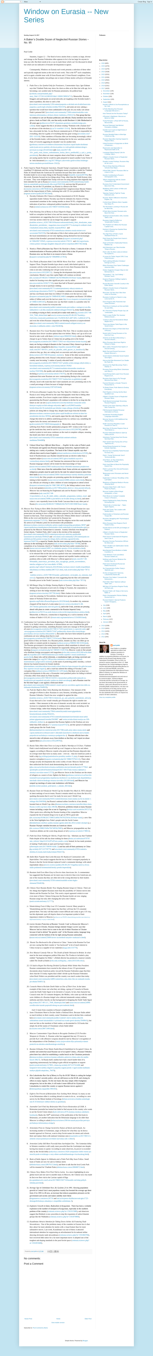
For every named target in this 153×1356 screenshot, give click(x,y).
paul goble (116, 645)
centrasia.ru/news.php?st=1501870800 (64, 1217)
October (106, 96)
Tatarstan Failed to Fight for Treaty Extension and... (114, 194)
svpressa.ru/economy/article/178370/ (51, 374)
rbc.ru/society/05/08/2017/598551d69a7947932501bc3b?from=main (56, 818)
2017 (103, 88)
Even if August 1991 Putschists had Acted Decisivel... (114, 302)
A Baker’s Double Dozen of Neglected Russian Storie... (115, 158)
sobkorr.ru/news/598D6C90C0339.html (73, 643)
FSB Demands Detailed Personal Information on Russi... (113, 411)
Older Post (88, 1319)
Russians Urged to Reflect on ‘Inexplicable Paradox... (112, 221)
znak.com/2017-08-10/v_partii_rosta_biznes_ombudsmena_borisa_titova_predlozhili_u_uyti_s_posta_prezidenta (61, 152)
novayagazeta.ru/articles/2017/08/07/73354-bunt (43, 638)
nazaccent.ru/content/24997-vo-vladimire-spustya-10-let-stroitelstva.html (57, 548)
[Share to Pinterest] (58, 1251)
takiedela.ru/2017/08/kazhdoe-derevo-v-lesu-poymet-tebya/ (67, 488)
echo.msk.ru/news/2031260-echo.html (77, 652)
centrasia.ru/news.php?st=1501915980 (62, 1211)
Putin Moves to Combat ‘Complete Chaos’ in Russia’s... (114, 497)
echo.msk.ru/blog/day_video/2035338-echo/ (67, 961)
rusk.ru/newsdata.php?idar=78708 (67, 544)
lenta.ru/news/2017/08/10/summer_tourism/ (46, 355)
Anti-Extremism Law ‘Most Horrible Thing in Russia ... (114, 248)
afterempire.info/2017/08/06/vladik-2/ (44, 846)
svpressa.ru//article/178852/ (79, 831)
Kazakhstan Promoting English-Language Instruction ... (113, 415)
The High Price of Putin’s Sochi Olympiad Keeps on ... (113, 234)
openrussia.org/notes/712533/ (36, 520)
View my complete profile (107, 697)
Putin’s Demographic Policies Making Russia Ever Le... (115, 596)
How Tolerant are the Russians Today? (115, 113)
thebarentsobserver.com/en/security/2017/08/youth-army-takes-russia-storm (58, 730)
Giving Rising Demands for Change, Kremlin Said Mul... (114, 447)
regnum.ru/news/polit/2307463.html (38, 194)
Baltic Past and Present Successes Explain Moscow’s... (114, 352)
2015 (103, 628)
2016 (103, 625)
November (106, 94)
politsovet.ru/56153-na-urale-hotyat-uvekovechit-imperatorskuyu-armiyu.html (59, 612)
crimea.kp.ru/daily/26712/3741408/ (67, 1065)
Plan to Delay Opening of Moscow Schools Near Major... (114, 167)
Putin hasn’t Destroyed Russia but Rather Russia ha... (114, 564)
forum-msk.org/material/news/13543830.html (69, 617)
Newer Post (28, 1319)
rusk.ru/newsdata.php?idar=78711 (77, 570)
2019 (103, 83)
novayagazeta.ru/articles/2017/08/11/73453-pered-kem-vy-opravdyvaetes (60, 629)
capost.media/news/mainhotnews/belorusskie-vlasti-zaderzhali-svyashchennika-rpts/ (55, 527)
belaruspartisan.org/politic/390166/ (43, 1089)
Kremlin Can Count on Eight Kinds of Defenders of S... (115, 130)
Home (58, 1319)
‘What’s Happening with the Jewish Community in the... (114, 180)
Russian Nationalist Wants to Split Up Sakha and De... (115, 433)
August (105, 102)
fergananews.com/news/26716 (41, 1198)
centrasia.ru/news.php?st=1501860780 (73, 1235)
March (105, 616)
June (105, 608)
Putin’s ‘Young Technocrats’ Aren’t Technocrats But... (114, 456)
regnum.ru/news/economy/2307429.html (45, 387)
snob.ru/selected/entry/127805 (41, 1065)
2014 (103, 631)
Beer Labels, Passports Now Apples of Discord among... (115, 347)
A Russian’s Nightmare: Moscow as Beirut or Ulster (114, 117)
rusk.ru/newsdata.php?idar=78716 (72, 580)
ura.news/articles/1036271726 (41, 283)
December (106, 91)
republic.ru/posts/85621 (57, 228)
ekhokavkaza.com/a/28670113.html (43, 1164)
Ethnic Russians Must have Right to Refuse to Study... (114, 343)
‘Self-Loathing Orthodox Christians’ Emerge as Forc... (114, 262)
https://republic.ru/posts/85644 (65, 347)
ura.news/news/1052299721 (41, 272)
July (104, 605)
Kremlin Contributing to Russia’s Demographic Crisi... (113, 176)
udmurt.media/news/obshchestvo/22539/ (72, 453)
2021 (103, 77)
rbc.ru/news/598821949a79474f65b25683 (46, 828)
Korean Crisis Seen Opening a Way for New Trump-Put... (115, 406)
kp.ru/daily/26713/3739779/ (40, 849)
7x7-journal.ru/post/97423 (58, 725)
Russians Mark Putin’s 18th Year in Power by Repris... (114, 488)
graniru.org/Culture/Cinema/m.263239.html (46, 567)
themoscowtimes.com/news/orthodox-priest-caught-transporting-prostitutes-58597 (55, 525)
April (104, 613)
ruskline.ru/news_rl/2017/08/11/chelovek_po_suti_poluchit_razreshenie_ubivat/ (60, 698)
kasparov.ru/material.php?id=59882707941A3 (62, 759)
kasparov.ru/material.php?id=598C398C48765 (47, 485)
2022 (103, 74)
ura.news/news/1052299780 (70, 429)
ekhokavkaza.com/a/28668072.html (70, 1167)
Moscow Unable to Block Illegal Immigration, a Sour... (113, 492)
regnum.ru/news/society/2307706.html (44, 593)
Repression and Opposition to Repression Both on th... (112, 149)
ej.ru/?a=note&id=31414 (60, 128)
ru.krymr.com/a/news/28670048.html (38, 189)
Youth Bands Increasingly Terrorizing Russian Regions (115, 402)
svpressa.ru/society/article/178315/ (59, 241)
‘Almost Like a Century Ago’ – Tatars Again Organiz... (114, 506)
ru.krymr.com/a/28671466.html (42, 1028)
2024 (103, 69)
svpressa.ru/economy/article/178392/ (58, 366)
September (107, 99)
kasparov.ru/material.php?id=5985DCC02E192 (49, 650)
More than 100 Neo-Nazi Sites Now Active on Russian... (114, 293)
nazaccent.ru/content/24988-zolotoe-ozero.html (66, 480)
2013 (103, 634)
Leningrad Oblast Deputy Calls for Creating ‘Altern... (114, 153)
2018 (103, 85)
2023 (103, 72)
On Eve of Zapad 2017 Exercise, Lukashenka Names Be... (113, 573)
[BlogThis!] (51, 1251)
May (104, 611)
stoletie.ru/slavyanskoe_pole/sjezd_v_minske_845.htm (50, 786)
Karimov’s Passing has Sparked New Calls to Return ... (115, 230)
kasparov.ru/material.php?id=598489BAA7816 (48, 257)
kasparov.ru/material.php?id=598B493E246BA (48, 296)
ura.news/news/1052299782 (50, 741)
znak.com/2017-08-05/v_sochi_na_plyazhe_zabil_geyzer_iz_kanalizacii (57, 350)
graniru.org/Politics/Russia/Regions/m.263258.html (49, 601)
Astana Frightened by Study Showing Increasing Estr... (115, 501)
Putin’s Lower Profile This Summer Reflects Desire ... (114, 316)
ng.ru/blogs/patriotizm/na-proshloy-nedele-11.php (58, 756)
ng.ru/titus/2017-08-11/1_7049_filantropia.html (48, 1003)
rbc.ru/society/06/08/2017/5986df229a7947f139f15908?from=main (61, 504)
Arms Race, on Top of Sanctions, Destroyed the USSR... (113, 460)
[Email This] (48, 1251)
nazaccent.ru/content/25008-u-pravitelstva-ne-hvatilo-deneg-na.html (55, 499)
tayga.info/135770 (70, 948)
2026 (103, 63)
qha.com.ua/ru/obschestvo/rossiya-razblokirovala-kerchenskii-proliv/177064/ (59, 767)
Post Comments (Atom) (40, 1328)
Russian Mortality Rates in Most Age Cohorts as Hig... (114, 135)
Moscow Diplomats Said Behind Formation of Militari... (113, 126)
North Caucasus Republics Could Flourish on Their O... (114, 424)
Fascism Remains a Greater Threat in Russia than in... (115, 384)
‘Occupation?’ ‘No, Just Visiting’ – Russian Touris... (113, 275)
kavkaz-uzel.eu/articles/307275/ (79, 809)
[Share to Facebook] (55, 1251)
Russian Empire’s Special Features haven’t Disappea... (114, 601)
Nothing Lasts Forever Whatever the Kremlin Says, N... (114, 560)
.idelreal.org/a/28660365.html (64, 336)
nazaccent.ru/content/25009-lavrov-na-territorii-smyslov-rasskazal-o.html (57, 937)
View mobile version (58, 1322)
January (106, 622)
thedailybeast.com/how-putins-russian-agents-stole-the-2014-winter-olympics (59, 823)
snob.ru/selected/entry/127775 (41, 901)
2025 (103, 66)
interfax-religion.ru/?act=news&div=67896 (46, 564)
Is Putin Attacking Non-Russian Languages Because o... (113, 110)
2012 (103, 637)
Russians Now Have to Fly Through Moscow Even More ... (114, 379)
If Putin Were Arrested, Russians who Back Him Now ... (115, 212)
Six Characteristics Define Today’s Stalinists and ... (114, 569)
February (106, 619)
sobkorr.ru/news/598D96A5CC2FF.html (51, 671)
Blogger (85, 1341)
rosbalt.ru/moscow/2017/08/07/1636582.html (52, 207)
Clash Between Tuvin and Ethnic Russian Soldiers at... (113, 555)
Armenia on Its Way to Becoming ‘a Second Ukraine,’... (114, 338)
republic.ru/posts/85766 (78, 175)
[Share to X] (53, 1251)
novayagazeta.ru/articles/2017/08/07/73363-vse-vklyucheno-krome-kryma (58, 341)
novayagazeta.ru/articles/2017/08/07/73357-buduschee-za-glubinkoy (56, 379)
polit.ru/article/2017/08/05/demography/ (45, 424)
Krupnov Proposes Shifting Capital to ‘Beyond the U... (115, 280)
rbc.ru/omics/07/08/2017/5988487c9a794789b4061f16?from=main (55, 278)
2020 (103, 80)
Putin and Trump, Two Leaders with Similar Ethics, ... (114, 510)
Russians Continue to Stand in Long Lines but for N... (114, 298)
